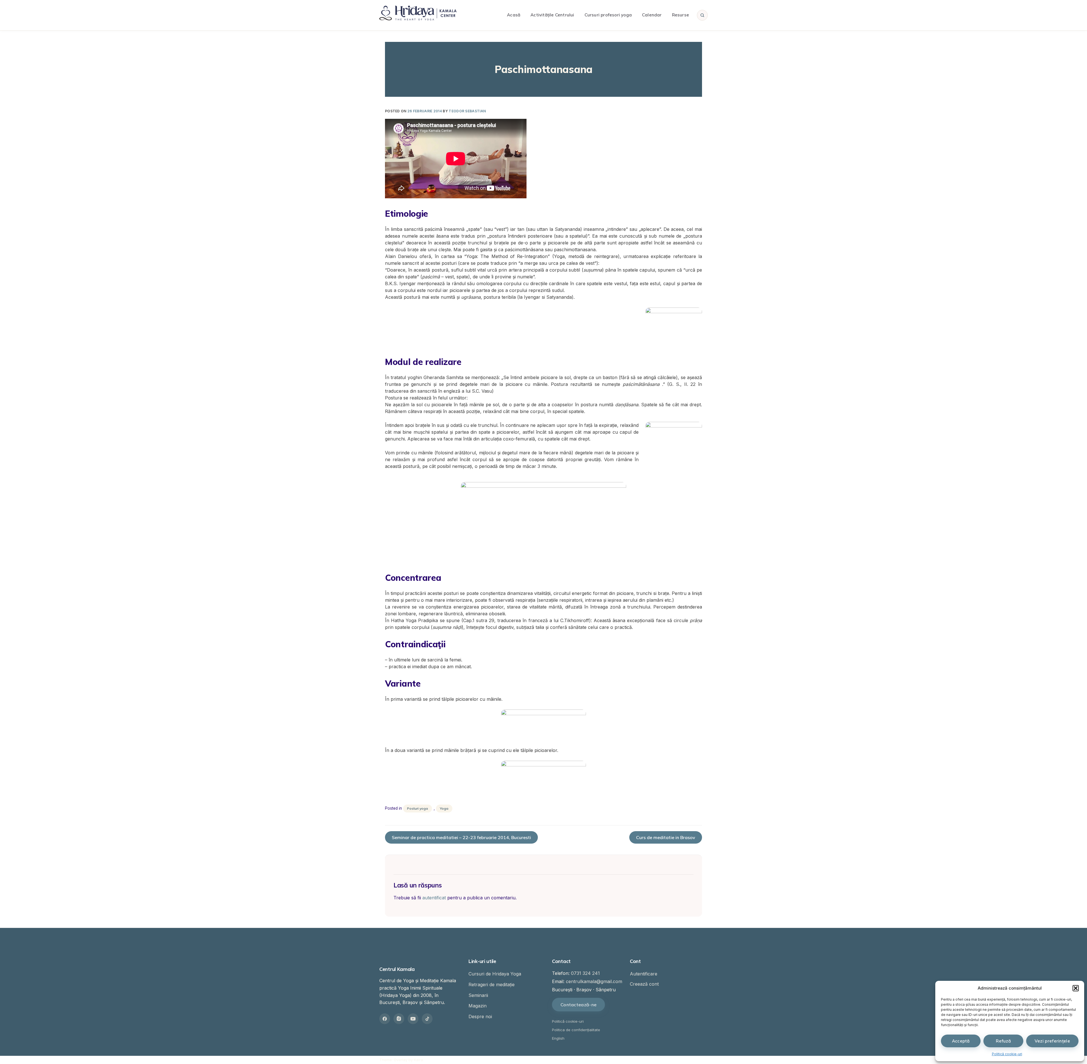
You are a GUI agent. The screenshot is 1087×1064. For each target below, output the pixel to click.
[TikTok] (427, 1018)
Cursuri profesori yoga (608, 15)
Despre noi (480, 1016)
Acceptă (961, 1041)
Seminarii (478, 995)
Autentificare (643, 974)
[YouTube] (413, 1018)
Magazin (477, 1006)
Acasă (513, 15)
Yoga (444, 808)
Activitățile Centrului (552, 15)
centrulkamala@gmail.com (594, 981)
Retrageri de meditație (491, 984)
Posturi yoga (417, 808)
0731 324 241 (585, 973)
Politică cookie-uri (1007, 1054)
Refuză (1003, 1041)
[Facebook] (384, 1018)
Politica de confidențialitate (576, 1030)
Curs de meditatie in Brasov (665, 837)
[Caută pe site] (702, 15)
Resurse (680, 15)
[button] (1076, 988)
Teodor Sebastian (467, 111)
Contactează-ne (578, 1004)
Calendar (652, 15)
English (558, 1038)
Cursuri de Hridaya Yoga (494, 974)
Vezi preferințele (1052, 1041)
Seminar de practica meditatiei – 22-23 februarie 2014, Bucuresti (461, 837)
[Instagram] (398, 1018)
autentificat (434, 897)
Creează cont (644, 984)
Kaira (418, 1059)
